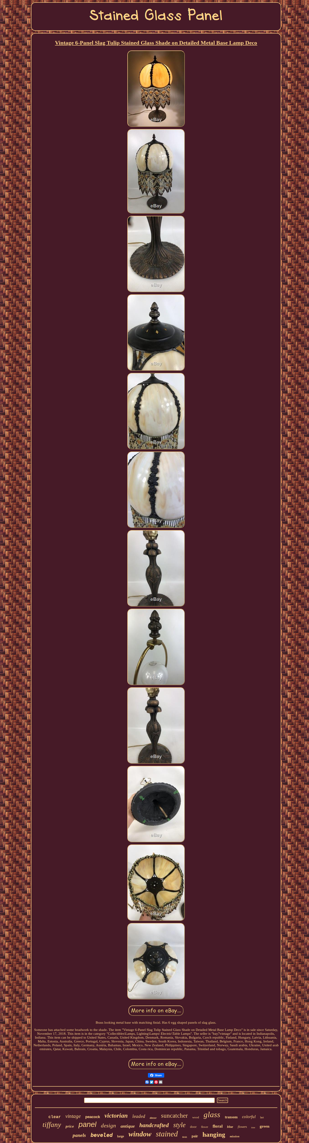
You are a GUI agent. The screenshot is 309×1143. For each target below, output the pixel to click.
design (108, 1125)
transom (231, 1117)
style (179, 1125)
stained (167, 1134)
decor (153, 1118)
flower (204, 1127)
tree (253, 1127)
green (264, 1126)
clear (54, 1117)
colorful (249, 1116)
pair (195, 1136)
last (262, 1117)
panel (87, 1124)
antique (128, 1126)
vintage (73, 1116)
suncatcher (174, 1115)
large (120, 1136)
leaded (138, 1116)
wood (195, 1117)
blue (230, 1127)
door (193, 1127)
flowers (242, 1127)
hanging (213, 1134)
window (139, 1134)
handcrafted (154, 1125)
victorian (116, 1115)
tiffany (52, 1125)
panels (79, 1135)
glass (212, 1114)
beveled (101, 1135)
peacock (92, 1117)
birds (184, 1137)
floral (218, 1126)
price (70, 1126)
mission (234, 1136)
